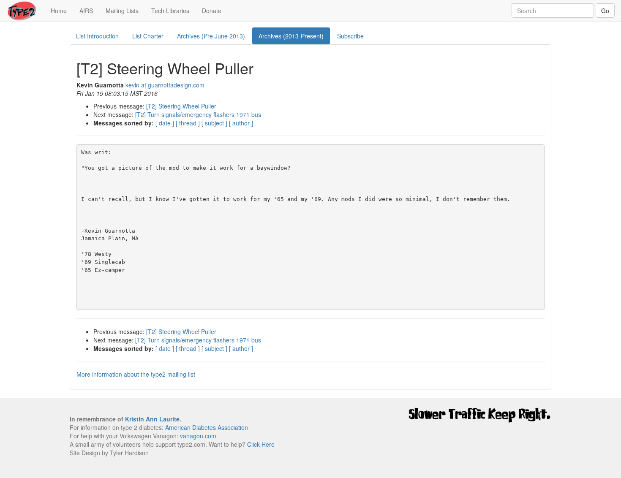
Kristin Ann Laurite (152, 419)
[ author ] (241, 123)
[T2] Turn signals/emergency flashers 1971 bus (198, 114)
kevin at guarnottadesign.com (164, 85)
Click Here (261, 444)
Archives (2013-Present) (291, 36)
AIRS (86, 10)
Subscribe (350, 36)
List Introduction (97, 36)
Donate (211, 10)
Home (62, 10)
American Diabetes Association (206, 427)
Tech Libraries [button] (170, 10)
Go (605, 10)
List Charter (147, 36)
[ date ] (164, 123)
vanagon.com (198, 436)
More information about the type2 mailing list (135, 374)
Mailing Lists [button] (122, 10)
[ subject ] (214, 123)
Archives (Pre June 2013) (211, 36)
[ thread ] (188, 123)
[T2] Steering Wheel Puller (181, 106)
